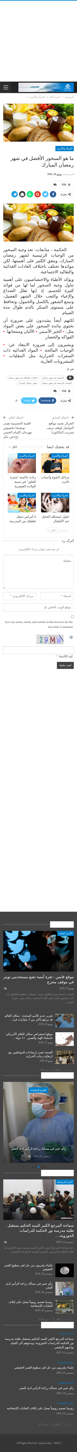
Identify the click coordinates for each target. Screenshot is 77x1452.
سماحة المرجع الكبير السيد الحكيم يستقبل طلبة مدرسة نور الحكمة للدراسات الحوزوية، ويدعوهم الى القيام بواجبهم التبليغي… (39, 1343)
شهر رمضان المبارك (28, 383)
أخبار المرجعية (64, 1181)
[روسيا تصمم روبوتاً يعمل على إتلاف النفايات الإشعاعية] (64, 1307)
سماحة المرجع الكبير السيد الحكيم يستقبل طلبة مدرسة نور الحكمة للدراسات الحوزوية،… (40, 1230)
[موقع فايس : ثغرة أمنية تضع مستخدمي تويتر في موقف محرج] (38, 951)
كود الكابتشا (66, 656)
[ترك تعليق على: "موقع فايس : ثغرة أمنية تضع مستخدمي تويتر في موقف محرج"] (4, 988)
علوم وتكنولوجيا (57, 1089)
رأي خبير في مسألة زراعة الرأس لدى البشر (46, 1388)
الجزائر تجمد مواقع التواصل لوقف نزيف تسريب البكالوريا (60, 428)
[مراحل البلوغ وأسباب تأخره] (55, 463)
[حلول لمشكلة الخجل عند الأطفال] (55, 502)
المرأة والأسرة (64, 148)
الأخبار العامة (65, 933)
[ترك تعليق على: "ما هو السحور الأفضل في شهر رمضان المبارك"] (54, 184)
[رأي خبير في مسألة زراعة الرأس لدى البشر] (64, 1288)
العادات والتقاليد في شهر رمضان (22, 378)
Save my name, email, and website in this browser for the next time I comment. (39, 624)
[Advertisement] (38, 41)
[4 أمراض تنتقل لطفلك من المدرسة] (22, 502)
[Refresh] (71, 636)
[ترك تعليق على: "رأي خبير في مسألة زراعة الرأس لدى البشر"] (47, 1156)
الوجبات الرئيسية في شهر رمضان (57, 383)
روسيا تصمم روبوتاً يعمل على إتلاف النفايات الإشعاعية (40, 1408)
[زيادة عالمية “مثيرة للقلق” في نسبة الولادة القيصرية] (22, 463)
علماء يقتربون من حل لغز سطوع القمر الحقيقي (44, 1367)
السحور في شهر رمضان (53, 378)
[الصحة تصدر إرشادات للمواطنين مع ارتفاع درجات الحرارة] (64, 1057)
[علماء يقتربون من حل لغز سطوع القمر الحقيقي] (64, 1270)
